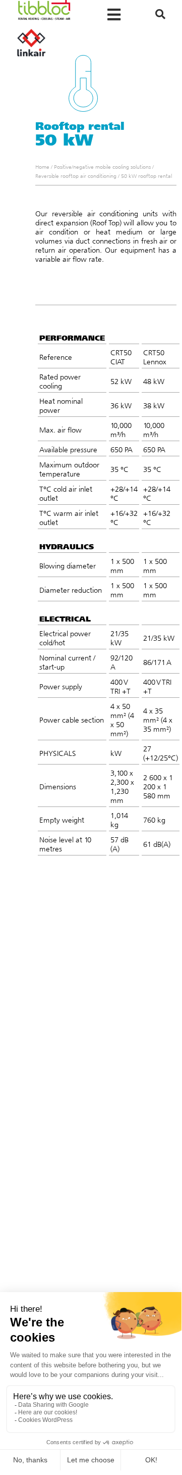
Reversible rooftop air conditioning (75, 176)
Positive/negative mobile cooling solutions (102, 167)
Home (42, 167)
